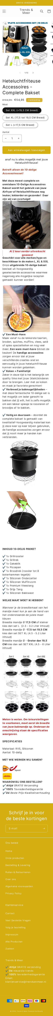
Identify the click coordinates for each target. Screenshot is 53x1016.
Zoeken (9, 948)
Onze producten (14, 858)
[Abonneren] (43, 828)
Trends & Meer (22, 1011)
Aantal (5, 132)
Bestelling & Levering (17, 865)
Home (8, 851)
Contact (10, 913)
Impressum (11, 934)
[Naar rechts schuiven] (33, 73)
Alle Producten (14, 941)
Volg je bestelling (15, 927)
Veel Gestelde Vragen (18, 920)
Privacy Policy (13, 893)
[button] (4, 11)
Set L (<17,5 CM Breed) (20, 125)
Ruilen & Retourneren (17, 872)
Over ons (10, 879)
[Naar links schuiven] (20, 73)
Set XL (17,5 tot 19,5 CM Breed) (25, 117)
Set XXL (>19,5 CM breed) (22, 110)
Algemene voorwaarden (19, 886)
